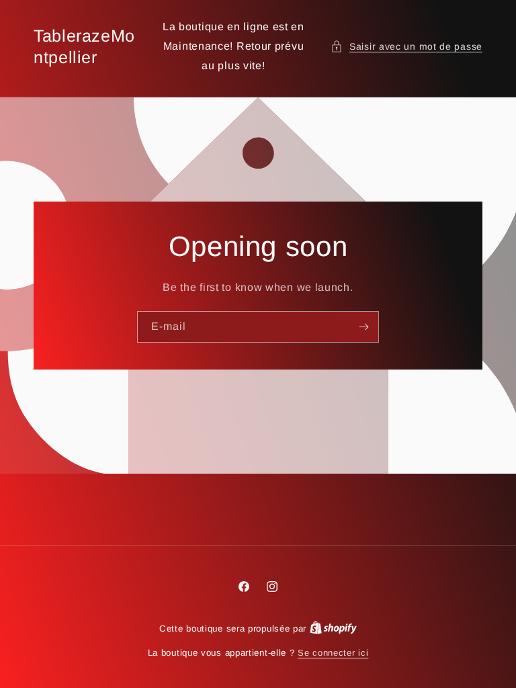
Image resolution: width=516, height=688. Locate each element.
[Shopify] (333, 629)
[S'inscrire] (363, 326)
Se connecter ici (333, 653)
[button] (406, 46)
